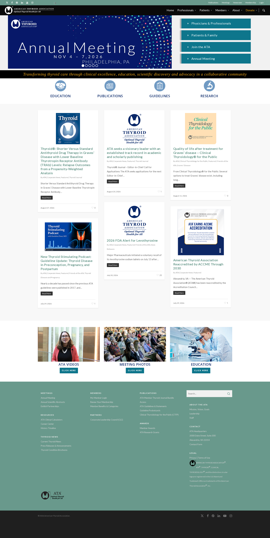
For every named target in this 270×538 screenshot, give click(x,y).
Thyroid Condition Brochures (54, 450)
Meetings (226, 3)
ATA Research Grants (149, 432)
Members (221, 10)
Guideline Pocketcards (150, 410)
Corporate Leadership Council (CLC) (106, 419)
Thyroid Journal (75, 177)
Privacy (193, 458)
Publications (213, 3)
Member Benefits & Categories (104, 406)
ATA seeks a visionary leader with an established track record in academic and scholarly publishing (134, 153)
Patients (205, 10)
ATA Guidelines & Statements (153, 406)
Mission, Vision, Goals (199, 409)
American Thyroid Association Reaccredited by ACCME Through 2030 (198, 264)
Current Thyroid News (51, 441)
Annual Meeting (48, 398)
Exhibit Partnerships (50, 406)
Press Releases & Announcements (56, 446)
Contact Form (196, 444)
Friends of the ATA (142, 245)
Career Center (47, 424)
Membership (250, 3)
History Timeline (48, 428)
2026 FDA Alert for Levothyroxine (132, 240)
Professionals (185, 10)
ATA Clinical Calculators (51, 419)
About (236, 10)
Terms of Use (204, 458)
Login (261, 3)
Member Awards (147, 428)
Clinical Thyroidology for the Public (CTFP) (159, 414)
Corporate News (53, 177)
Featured (65, 177)
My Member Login (98, 398)
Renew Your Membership (101, 402)
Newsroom (237, 3)
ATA (44, 177)
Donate (250, 10)
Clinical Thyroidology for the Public (194, 161)
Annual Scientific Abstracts (53, 402)
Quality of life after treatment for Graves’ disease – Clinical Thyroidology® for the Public (198, 153)
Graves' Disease (183, 165)
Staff (192, 418)
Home (170, 10)
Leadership (195, 413)
